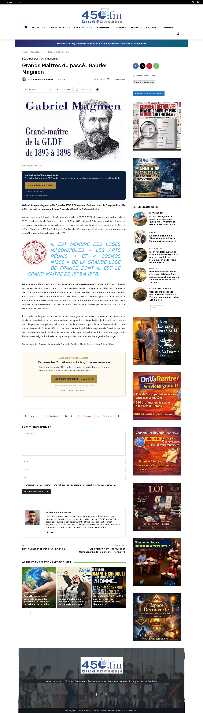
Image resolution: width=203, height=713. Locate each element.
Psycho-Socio (99, 590)
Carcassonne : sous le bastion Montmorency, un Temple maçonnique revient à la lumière (164, 296)
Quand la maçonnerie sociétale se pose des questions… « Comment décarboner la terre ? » (36, 600)
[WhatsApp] (156, 66)
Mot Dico (153, 268)
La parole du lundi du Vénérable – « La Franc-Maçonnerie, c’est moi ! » (71, 602)
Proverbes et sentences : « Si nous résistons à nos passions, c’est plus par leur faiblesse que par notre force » (164, 277)
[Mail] (52, 532)
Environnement (31, 592)
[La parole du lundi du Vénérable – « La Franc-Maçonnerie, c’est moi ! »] (74, 587)
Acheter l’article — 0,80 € (40, 185)
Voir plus (155, 307)
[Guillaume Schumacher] (24, 79)
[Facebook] (189, 2)
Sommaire (80, 681)
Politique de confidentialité (143, 681)
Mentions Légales (117, 681)
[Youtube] (197, 2)
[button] (178, 34)
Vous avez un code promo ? (37, 196)
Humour (62, 595)
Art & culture (35, 52)
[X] (193, 2)
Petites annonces (97, 681)
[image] (157, 126)
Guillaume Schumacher (42, 79)
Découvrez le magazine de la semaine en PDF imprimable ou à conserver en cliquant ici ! (101, 43)
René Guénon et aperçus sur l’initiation (43, 548)
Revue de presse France (160, 288)
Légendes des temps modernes (56, 52)
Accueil (25, 52)
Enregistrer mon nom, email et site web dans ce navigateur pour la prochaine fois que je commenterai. (72, 485)
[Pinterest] (149, 66)
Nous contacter (54, 681)
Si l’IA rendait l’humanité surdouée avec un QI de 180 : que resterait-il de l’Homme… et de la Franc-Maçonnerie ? (108, 599)
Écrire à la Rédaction (144, 82)
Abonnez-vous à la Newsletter (148, 93)
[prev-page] (24, 613)
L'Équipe (68, 681)
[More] (97, 90)
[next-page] (29, 613)
